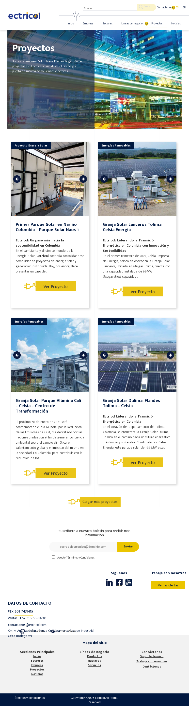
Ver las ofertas (168, 585)
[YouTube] (129, 582)
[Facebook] (119, 582)
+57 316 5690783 (32, 618)
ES (177, 7)
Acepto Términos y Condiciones (75, 557)
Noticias (176, 23)
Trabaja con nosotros (151, 661)
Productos (94, 656)
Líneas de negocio (131, 23)
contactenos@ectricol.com (27, 624)
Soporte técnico (151, 656)
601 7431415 (24, 611)
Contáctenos (164, 7)
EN (184, 7)
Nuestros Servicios (94, 662)
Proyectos (156, 23)
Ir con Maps (67, 631)
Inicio (70, 23)
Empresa (88, 23)
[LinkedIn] (109, 582)
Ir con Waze (35, 631)
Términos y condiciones (29, 698)
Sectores (107, 23)
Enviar (128, 546)
